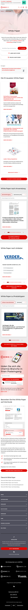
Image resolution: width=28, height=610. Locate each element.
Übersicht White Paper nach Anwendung (10, 487)
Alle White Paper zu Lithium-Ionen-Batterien (14, 345)
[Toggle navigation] (26, 7)
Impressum (7, 605)
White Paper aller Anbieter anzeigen (14, 287)
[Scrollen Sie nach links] (23, 195)
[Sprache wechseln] (23, 7)
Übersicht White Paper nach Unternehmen (11, 480)
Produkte (3, 504)
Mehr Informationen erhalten (14, 470)
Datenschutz (20, 605)
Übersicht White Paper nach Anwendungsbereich (12, 484)
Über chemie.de (14, 597)
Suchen (23, 48)
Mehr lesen (4, 391)
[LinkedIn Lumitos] (14, 586)
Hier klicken (14, 383)
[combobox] (14, 198)
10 (20, 282)
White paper (4, 508)
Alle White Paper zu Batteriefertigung (13, 237)
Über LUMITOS (13, 594)
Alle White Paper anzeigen (14, 179)
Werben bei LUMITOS (13, 592)
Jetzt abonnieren (14, 548)
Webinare (3, 513)
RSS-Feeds (3, 528)
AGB (14, 605)
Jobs (2, 518)
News (2, 494)
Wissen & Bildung (5, 523)
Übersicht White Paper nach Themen (9, 482)
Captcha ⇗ (19, 384)
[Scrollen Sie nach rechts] (25, 195)
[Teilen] (21, 7)
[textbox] (14, 198)
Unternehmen (4, 499)
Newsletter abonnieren (12, 379)
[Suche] (19, 7)
